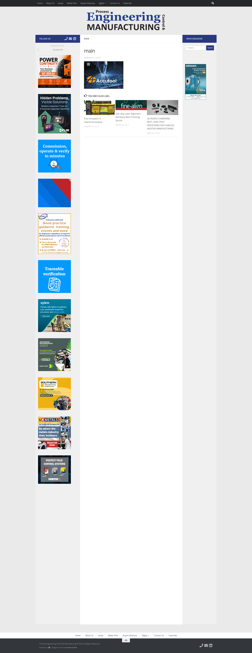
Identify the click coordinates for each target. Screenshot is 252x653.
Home (40, 3)
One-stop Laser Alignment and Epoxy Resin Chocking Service (128, 117)
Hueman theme (71, 648)
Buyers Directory (88, 3)
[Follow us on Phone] (66, 38)
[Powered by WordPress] (49, 647)
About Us (50, 3)
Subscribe (127, 3)
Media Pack (72, 3)
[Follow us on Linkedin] (74, 38)
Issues (60, 3)
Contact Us (115, 3)
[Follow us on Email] (70, 38)
